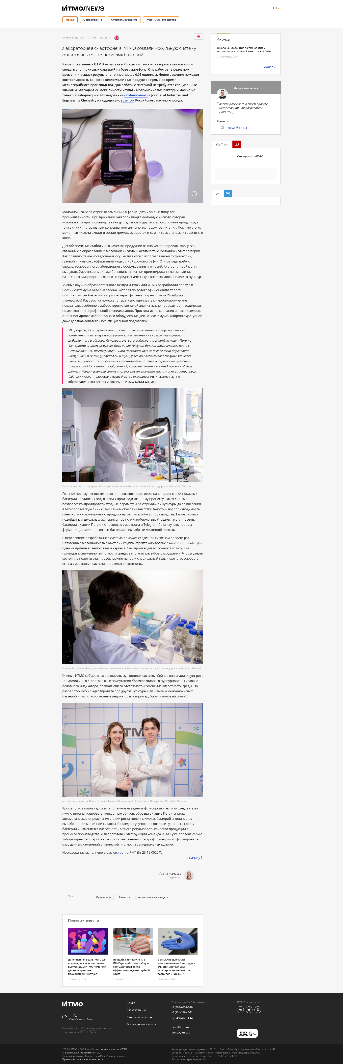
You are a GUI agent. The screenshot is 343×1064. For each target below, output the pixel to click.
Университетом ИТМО (114, 1049)
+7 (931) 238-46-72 (182, 1012)
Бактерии (124, 897)
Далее (268, 67)
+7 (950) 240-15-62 (182, 1017)
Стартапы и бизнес (124, 19)
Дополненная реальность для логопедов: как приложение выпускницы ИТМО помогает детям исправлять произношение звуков (87, 967)
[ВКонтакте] (198, 36)
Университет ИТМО (250, 156)
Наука (70, 19)
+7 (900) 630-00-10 (182, 1007)
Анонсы (223, 39)
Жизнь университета (161, 19)
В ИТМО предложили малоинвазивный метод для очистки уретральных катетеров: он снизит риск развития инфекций (176, 967)
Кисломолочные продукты (153, 897)
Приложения (104, 897)
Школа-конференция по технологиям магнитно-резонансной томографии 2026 (244, 49)
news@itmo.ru (239, 127)
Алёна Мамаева (170, 874)
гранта (123, 852)
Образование (92, 19)
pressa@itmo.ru (181, 1032)
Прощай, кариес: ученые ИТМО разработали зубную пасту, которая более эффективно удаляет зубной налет (131, 967)
